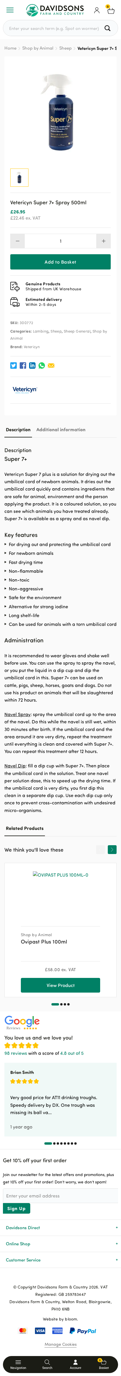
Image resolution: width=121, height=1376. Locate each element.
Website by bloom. (60, 1318)
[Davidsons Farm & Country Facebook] (51, 1277)
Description (18, 429)
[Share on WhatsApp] (41, 365)
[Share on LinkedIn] (32, 365)
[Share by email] (51, 365)
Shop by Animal (37, 48)
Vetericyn (32, 346)
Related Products (24, 828)
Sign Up (16, 1208)
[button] (55, 1004)
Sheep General (77, 331)
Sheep (65, 48)
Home (10, 48)
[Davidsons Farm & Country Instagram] (70, 1277)
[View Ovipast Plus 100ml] (60, 892)
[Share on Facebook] (23, 365)
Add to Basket (60, 262)
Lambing (41, 331)
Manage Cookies (61, 1344)
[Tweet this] (13, 365)
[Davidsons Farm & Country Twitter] (60, 1277)
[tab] (18, 429)
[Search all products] (108, 28)
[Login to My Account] (97, 10)
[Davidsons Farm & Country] (55, 10)
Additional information (60, 429)
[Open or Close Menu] (10, 10)
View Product (61, 985)
